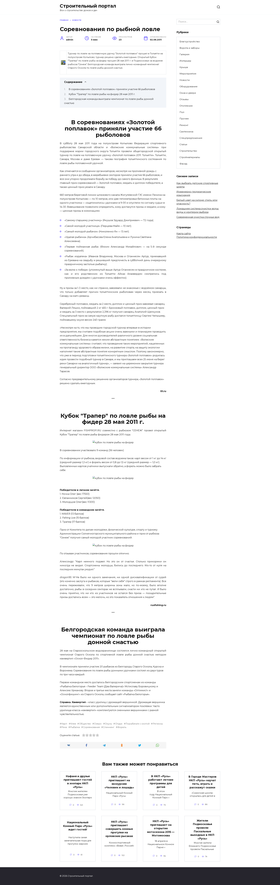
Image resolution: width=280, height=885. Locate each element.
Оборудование (188, 86)
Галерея (184, 54)
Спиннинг (108, 727)
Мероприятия (188, 73)
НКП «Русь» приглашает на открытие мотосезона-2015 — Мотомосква (160, 828)
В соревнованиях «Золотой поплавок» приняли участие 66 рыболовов (112, 89)
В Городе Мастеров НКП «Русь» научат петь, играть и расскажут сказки (202, 782)
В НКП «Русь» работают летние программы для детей (160, 781)
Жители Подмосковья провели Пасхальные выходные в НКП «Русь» (202, 829)
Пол (182, 112)
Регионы (158, 723)
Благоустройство (190, 41)
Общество (85, 723)
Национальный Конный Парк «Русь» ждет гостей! (77, 826)
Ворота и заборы (190, 48)
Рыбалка (75, 727)
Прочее (184, 118)
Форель (122, 727)
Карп (64, 723)
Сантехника (186, 131)
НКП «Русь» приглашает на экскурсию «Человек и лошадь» (119, 782)
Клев (73, 723)
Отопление (186, 105)
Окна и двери (188, 93)
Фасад (183, 163)
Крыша (184, 67)
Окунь (108, 723)
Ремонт (184, 125)
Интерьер (185, 60)
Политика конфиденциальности (196, 237)
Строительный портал (88, 6)
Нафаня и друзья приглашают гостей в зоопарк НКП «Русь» (78, 781)
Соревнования (91, 727)
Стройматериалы (190, 157)
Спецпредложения (191, 138)
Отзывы (184, 99)
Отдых (118, 723)
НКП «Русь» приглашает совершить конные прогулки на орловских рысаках (119, 829)
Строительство (188, 150)
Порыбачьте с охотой (137, 723)
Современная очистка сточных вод (197, 217)
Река (64, 727)
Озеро (98, 723)
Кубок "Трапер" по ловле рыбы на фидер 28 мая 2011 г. (102, 94)
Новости (185, 80)
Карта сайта (183, 233)
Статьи (183, 144)
